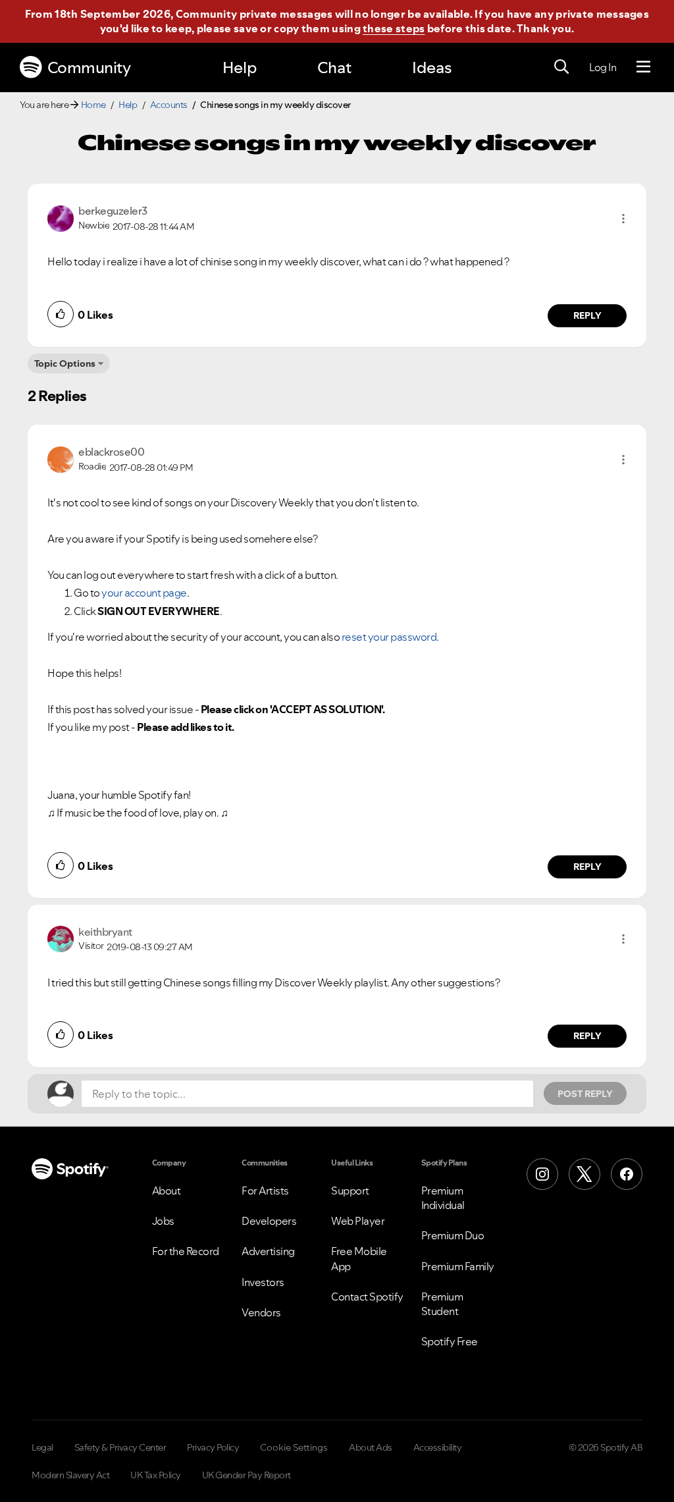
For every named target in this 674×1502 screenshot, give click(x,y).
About (166, 1190)
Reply (587, 315)
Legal (42, 1447)
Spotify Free (449, 1341)
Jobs (163, 1221)
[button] (623, 218)
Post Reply (585, 1093)
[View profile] (60, 217)
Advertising (268, 1251)
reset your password (389, 637)
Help (239, 67)
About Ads (370, 1447)
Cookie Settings (294, 1447)
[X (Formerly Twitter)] (584, 1174)
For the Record (185, 1251)
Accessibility (437, 1447)
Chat (334, 67)
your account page (144, 592)
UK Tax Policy (155, 1475)
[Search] (561, 67)
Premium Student (442, 1303)
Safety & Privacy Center (120, 1447)
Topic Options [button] (64, 363)
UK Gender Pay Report (246, 1475)
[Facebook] (626, 1174)
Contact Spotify (367, 1296)
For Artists (265, 1190)
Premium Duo (452, 1235)
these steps (394, 28)
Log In (602, 67)
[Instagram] (542, 1174)
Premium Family (457, 1266)
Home (93, 104)
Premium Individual (443, 1197)
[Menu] (643, 67)
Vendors (261, 1312)
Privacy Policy (213, 1447)
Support (350, 1190)
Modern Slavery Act (70, 1475)
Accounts (169, 104)
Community (89, 67)
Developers (269, 1221)
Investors (263, 1282)
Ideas (432, 67)
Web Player (357, 1221)
